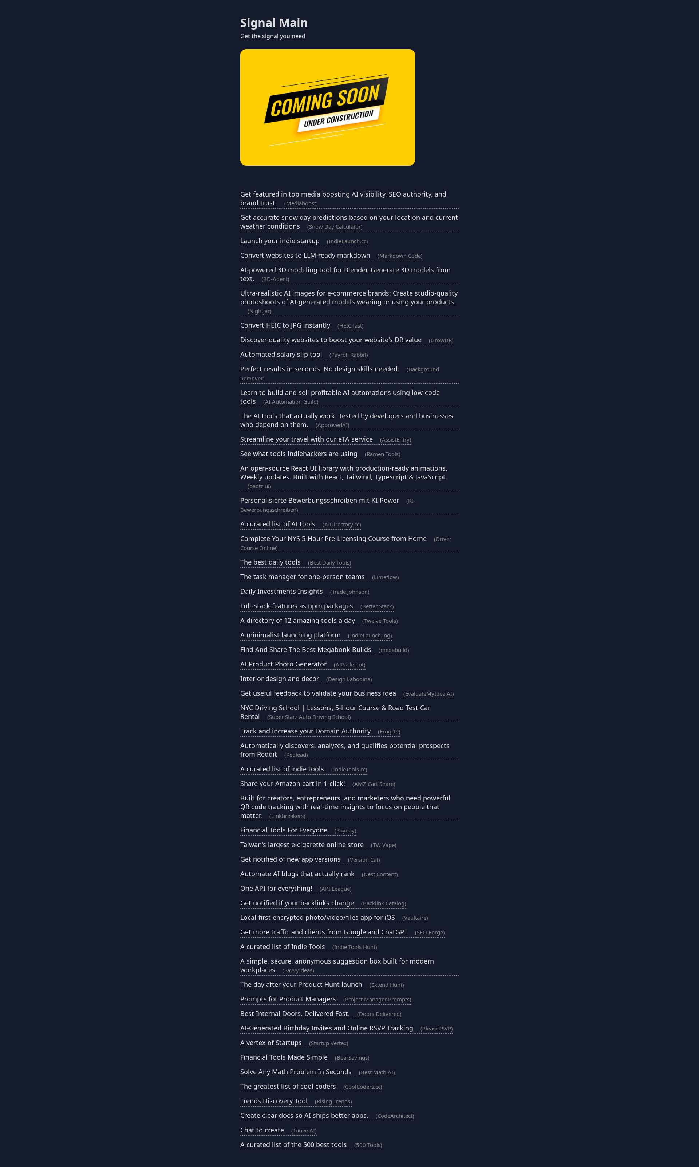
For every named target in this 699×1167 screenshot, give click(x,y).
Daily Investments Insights (305, 591)
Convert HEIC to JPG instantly (302, 325)
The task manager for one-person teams (319, 576)
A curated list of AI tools (300, 523)
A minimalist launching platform (316, 634)
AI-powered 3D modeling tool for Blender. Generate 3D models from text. (345, 274)
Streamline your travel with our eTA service (325, 439)
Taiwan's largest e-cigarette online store (318, 844)
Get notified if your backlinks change (323, 902)
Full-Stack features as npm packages (317, 605)
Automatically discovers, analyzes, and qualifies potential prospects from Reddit (345, 750)
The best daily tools (295, 562)
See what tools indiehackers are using (320, 453)
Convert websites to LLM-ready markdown (331, 255)
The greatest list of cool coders (311, 1086)
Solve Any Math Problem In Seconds (317, 1071)
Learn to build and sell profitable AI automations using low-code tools (340, 397)
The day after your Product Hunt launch (322, 984)
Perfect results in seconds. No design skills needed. (339, 373)
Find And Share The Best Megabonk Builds (324, 649)
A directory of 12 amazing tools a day (319, 620)
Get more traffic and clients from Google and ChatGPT (342, 931)
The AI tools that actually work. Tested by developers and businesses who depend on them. (346, 420)
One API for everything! (296, 888)
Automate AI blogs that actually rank (319, 873)
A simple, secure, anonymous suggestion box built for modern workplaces (337, 965)
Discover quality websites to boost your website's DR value (347, 339)
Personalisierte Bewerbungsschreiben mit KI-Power (327, 504)
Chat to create (278, 1130)
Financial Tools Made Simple (305, 1057)
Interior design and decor (306, 678)
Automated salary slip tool (304, 354)
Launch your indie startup (304, 240)
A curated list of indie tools (303, 768)
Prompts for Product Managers (325, 998)
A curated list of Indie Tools (308, 946)
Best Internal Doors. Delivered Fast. (321, 1013)
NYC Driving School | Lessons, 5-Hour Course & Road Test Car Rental (335, 712)
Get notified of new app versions (310, 859)
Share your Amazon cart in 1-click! (317, 783)
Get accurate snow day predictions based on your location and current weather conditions (349, 221)
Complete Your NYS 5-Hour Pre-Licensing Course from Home (345, 542)
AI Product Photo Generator (303, 664)
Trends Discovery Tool (296, 1100)
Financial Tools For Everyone (298, 830)
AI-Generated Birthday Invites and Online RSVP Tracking (346, 1028)
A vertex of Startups (294, 1042)
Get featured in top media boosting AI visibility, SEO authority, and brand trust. (343, 198)
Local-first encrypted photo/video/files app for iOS (334, 917)
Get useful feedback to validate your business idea (347, 693)
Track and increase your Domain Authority (320, 731)
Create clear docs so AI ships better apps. (327, 1115)
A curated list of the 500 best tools (311, 1144)
